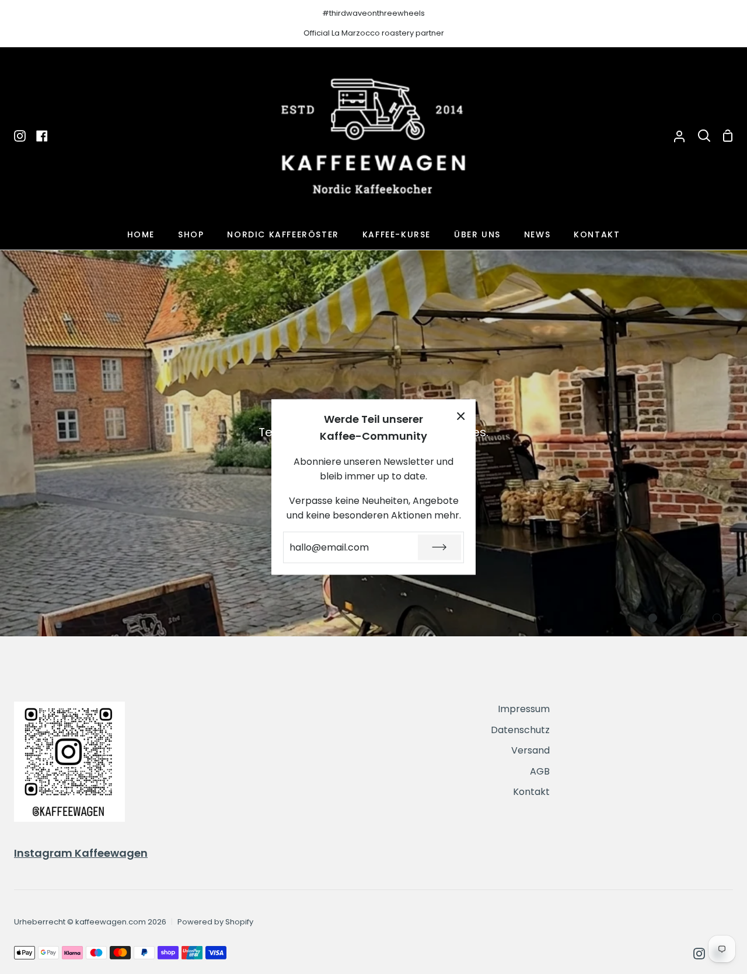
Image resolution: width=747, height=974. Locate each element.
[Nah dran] (461, 416)
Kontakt (531, 791)
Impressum (524, 709)
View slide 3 (717, 618)
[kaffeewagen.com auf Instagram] (699, 953)
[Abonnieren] (439, 547)
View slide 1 (652, 618)
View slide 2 (684, 618)
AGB (540, 771)
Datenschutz (520, 730)
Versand (530, 750)
